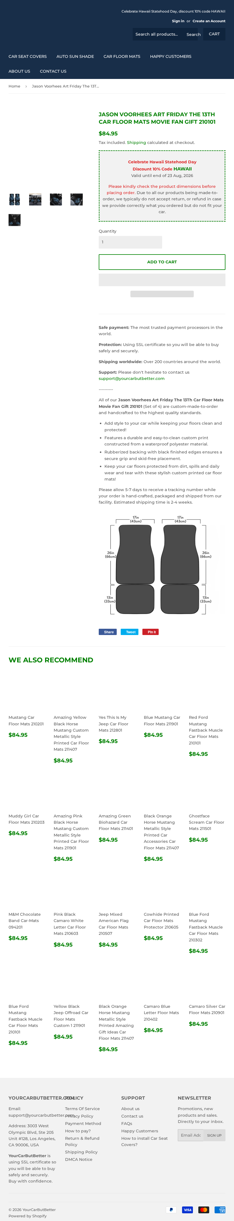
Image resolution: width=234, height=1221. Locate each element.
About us (19, 71)
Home (14, 86)
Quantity (107, 231)
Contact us (53, 71)
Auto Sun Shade (75, 56)
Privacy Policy (79, 1116)
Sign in (178, 21)
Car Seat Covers (28, 56)
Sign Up (214, 1135)
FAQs (126, 1123)
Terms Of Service (82, 1108)
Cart (214, 33)
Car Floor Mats (122, 56)
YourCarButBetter (39, 1209)
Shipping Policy (81, 1152)
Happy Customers (170, 56)
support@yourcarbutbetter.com (132, 378)
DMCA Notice (78, 1159)
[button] (162, 280)
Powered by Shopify (28, 1216)
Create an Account (209, 21)
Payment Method (83, 1123)
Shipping (136, 142)
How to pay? (78, 1131)
